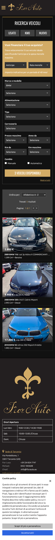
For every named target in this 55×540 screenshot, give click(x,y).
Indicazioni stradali (11, 473)
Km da (8, 147)
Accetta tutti (27, 533)
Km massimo (34, 147)
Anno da (32, 135)
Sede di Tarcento (13, 451)
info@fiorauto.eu (29, 469)
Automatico (36, 163)
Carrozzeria (11, 124)
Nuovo (43, 33)
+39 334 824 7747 (28, 462)
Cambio (8, 159)
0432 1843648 (27, 466)
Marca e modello (13, 81)
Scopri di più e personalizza (27, 526)
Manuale (11, 163)
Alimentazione (12, 100)
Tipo (7, 112)
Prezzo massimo (13, 135)
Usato (12, 33)
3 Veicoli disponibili (28, 173)
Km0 (27, 33)
